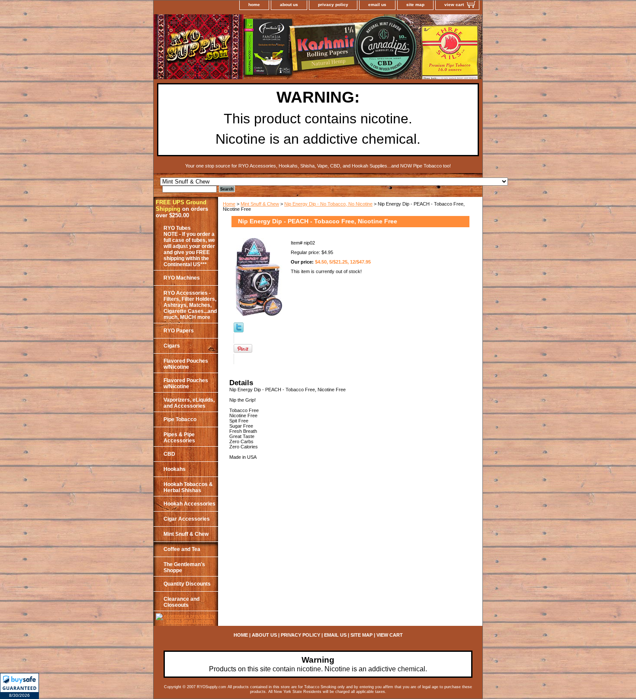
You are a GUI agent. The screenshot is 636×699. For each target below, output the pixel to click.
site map (415, 4)
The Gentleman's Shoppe (184, 567)
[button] (19, 686)
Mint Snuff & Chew (260, 203)
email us (377, 4)
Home (229, 203)
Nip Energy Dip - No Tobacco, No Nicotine (328, 203)
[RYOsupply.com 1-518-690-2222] (262, 48)
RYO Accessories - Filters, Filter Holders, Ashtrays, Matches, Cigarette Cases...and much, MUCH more (190, 305)
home (254, 4)
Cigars (172, 346)
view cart (454, 4)
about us (289, 4)
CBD (169, 454)
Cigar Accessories (187, 519)
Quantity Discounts (187, 584)
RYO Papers (179, 331)
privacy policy (333, 4)
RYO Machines (182, 278)
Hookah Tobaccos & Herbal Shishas (188, 487)
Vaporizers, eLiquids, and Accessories (189, 403)
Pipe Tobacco (180, 419)
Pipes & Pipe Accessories (179, 438)
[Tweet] (239, 330)
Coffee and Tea (182, 549)
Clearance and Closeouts (181, 602)
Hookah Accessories (189, 504)
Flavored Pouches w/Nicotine (186, 364)
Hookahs (175, 469)
